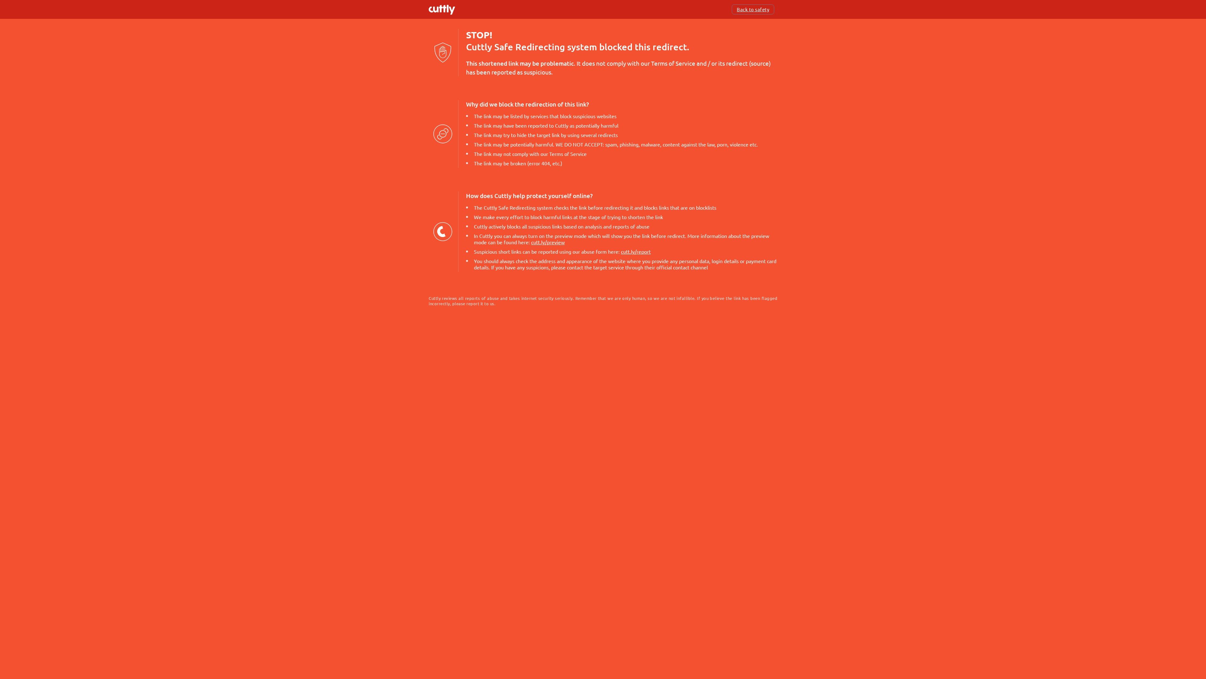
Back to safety (753, 9)
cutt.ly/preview (548, 242)
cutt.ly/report (636, 251)
